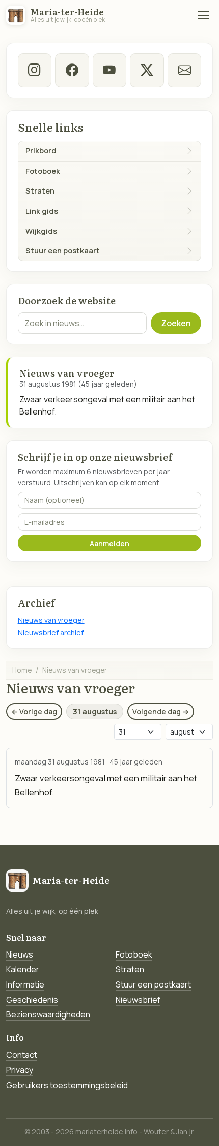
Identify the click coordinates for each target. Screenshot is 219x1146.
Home (22, 670)
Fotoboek (134, 954)
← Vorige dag (34, 711)
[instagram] (34, 70)
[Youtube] (109, 70)
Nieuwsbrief (138, 999)
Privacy (19, 1069)
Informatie (25, 984)
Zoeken (176, 323)
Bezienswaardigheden (48, 1014)
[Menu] (203, 15)
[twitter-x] (146, 70)
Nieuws (19, 954)
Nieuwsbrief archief (51, 633)
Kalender (22, 969)
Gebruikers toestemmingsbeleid (67, 1085)
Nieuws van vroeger (51, 620)
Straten (130, 969)
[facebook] (72, 70)
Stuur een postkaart (153, 984)
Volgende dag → (160, 711)
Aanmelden (109, 543)
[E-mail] (184, 70)
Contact (21, 1054)
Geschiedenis (32, 999)
